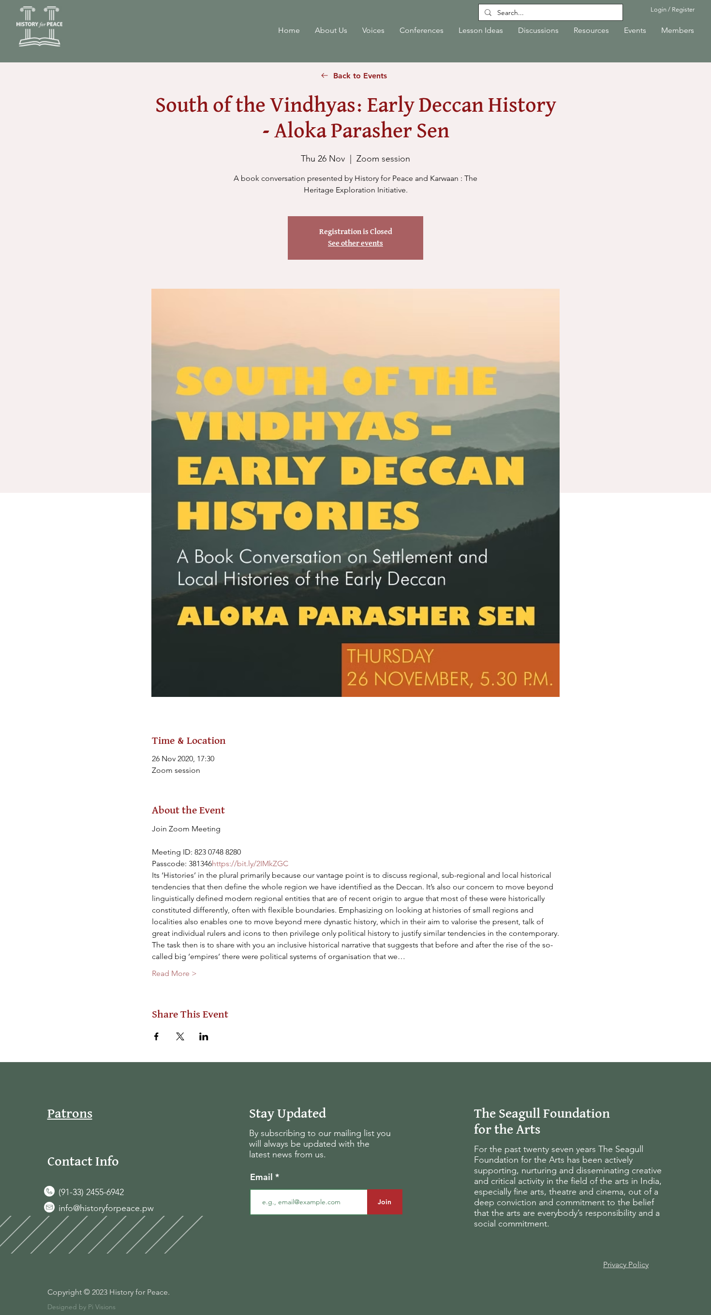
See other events (355, 244)
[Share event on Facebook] (156, 1036)
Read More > (174, 973)
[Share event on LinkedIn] (203, 1036)
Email (262, 1177)
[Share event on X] (180, 1036)
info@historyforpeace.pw (106, 1208)
